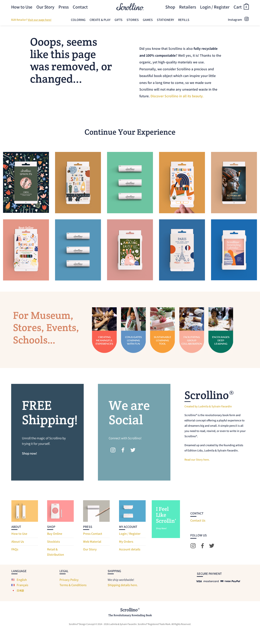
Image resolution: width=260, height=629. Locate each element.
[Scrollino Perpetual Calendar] (234, 249)
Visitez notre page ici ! (44, 20)
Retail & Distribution (55, 552)
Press (63, 7)
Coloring (78, 20)
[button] (241, 7)
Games (148, 20)
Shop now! (29, 453)
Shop (170, 7)
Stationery (165, 20)
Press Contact (92, 534)
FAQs (14, 549)
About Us (17, 541)
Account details (129, 549)
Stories (133, 20)
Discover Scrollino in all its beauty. (177, 96)
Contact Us (197, 520)
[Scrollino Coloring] (26, 249)
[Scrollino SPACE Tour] (78, 182)
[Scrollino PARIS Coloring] (182, 249)
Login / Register (130, 534)
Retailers (187, 7)
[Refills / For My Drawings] (130, 182)
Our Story (45, 7)
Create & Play (100, 20)
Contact (80, 7)
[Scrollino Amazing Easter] (130, 249)
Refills (183, 20)
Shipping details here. (123, 585)
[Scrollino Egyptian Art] (234, 182)
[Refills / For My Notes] (78, 249)
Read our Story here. (197, 459)
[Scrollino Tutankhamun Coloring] (182, 182)
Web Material (92, 541)
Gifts (118, 20)
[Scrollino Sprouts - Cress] (26, 182)
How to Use (21, 7)
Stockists (53, 541)
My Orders (126, 541)
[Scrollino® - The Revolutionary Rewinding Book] (130, 6)
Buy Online (54, 534)
